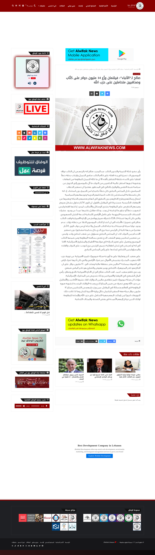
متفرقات (42, 5)
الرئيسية (114, 5)
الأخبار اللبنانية (103, 5)
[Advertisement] (77, 29)
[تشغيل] (47, 406)
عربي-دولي (71, 5)
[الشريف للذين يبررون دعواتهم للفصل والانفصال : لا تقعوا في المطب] (71, 366)
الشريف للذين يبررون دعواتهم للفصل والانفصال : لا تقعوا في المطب (73, 377)
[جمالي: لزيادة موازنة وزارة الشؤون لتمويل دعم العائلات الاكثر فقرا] (127, 366)
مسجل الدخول (127, 400)
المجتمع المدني (91, 5)
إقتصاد (80, 5)
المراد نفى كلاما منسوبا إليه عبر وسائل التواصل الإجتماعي (101, 375)
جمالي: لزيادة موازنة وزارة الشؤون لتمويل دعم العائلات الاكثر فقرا (128, 375)
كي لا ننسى (52, 5)
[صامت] (24, 406)
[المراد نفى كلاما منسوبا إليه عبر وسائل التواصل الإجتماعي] (99, 366)
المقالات (62, 5)
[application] (32, 406)
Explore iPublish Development (100, 456)
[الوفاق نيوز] (135, 6)
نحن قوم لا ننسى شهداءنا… (37, 312)
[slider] (19, 406)
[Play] (35, 83)
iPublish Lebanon (109, 542)
